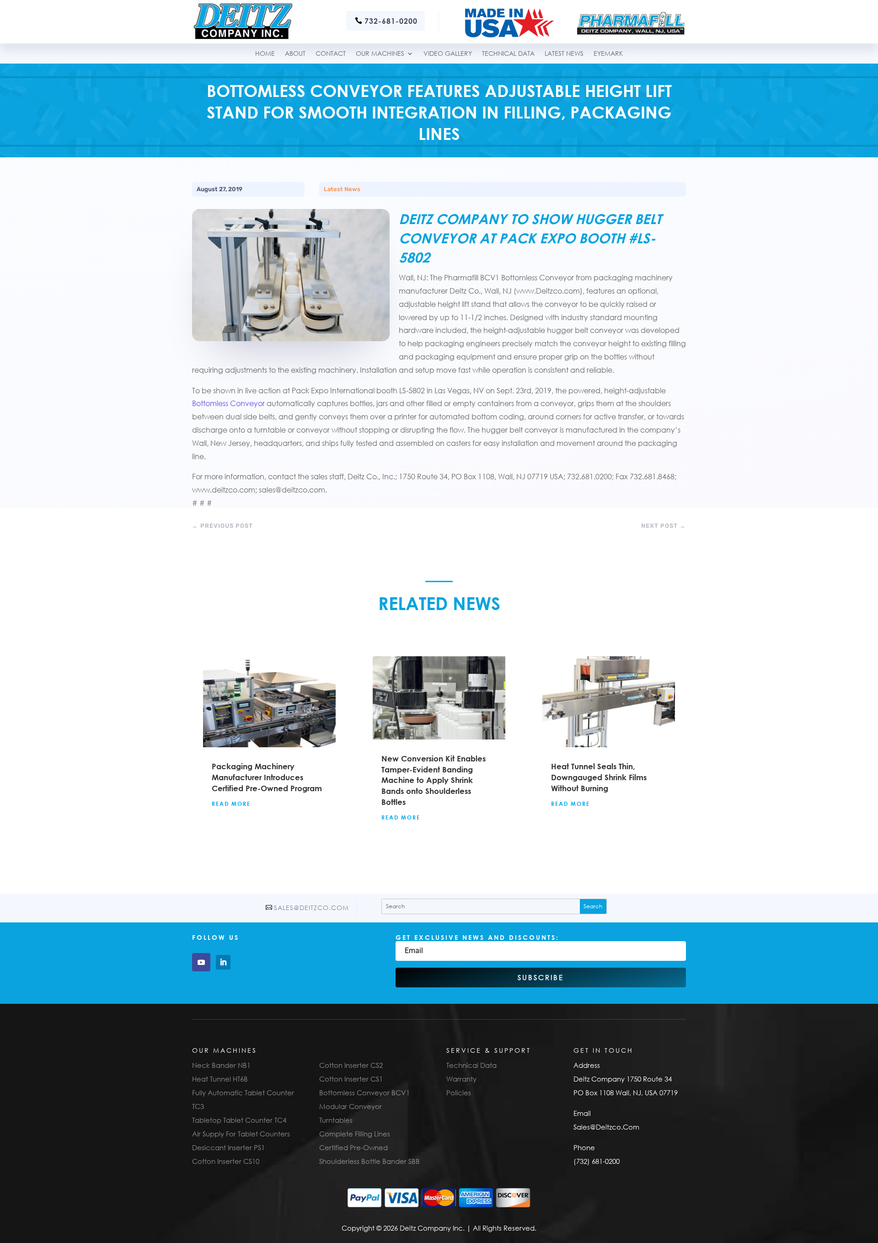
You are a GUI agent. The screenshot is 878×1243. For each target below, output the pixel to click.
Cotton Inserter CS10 (225, 1161)
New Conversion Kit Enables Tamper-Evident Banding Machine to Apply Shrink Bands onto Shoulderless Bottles (433, 780)
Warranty (461, 1079)
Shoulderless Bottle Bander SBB (369, 1161)
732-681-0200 (391, 20)
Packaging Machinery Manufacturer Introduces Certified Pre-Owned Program (267, 777)
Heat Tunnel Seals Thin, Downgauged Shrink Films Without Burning (599, 777)
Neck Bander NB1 (221, 1065)
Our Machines (380, 53)
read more (231, 803)
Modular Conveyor (350, 1106)
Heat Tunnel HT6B (220, 1079)
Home (265, 53)
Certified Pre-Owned (353, 1147)
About (295, 53)
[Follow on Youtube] (201, 962)
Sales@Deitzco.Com (311, 907)
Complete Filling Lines (354, 1134)
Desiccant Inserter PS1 (228, 1147)
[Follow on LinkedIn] (223, 962)
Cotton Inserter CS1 (351, 1079)
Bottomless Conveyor (228, 403)
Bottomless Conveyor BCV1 (364, 1092)
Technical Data (471, 1065)
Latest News (564, 53)
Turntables (336, 1120)
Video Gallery (447, 53)
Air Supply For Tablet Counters (241, 1134)
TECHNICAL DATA (508, 53)
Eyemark (608, 53)
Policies (458, 1092)
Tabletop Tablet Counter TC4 (239, 1120)
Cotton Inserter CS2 (351, 1065)
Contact (331, 53)
